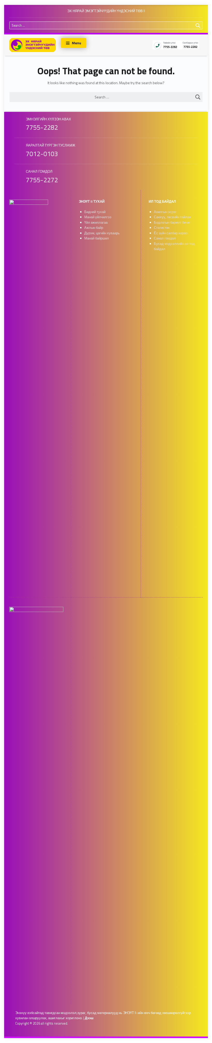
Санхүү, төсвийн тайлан (172, 217)
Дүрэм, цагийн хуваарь (102, 233)
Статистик (162, 227)
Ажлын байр (93, 227)
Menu (76, 43)
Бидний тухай (94, 211)
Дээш (89, 1018)
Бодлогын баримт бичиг (172, 222)
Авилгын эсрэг (165, 211)
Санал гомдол (165, 238)
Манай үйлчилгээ (97, 217)
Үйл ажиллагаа (96, 222)
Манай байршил (96, 238)
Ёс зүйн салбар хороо (170, 233)
